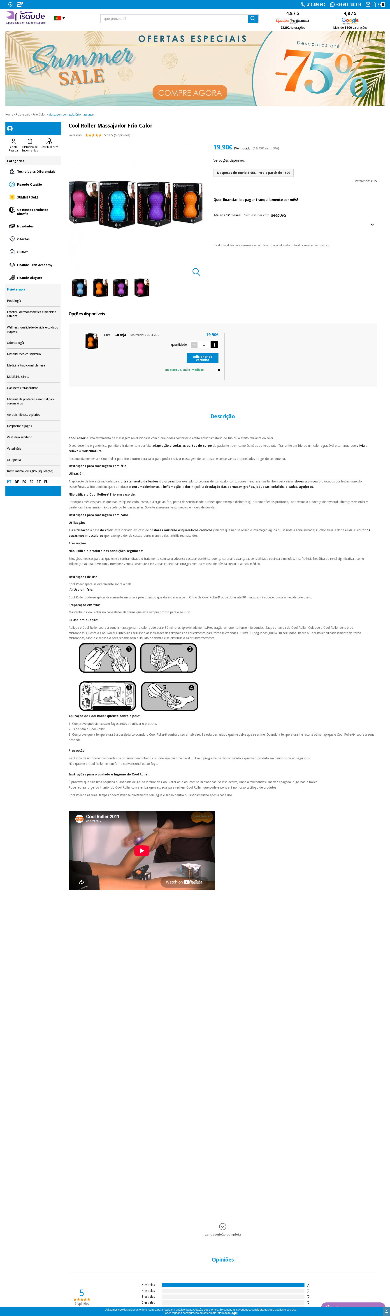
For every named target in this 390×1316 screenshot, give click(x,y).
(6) (309, 1284)
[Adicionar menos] (193, 344)
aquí (234, 1313)
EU (46, 482)
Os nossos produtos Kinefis (33, 211)
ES (24, 482)
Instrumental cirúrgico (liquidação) (33, 471)
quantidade (179, 344)
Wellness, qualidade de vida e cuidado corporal (33, 329)
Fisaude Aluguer (33, 277)
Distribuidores (49, 147)
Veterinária (33, 448)
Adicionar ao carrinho (202, 358)
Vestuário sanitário (33, 437)
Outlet (33, 251)
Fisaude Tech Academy (33, 264)
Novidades (33, 226)
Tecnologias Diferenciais (33, 171)
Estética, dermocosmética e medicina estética (33, 314)
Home (9, 114)
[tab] (13, 145)
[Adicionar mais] (214, 344)
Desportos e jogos (33, 426)
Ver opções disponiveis (229, 160)
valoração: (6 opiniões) (99, 135)
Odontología (33, 342)
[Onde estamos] (11, 4)
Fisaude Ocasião (33, 184)
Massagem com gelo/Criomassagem (72, 114)
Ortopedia (33, 459)
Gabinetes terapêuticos (33, 388)
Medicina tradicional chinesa (33, 365)
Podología (33, 300)
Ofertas (33, 238)
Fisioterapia (23, 114)
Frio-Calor (39, 114)
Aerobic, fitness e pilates (33, 414)
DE (17, 482)
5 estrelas (148, 1284)
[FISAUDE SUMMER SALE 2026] (195, 68)
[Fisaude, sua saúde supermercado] (26, 18)
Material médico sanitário (33, 354)
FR (32, 482)
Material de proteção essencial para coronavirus (33, 401)
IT (39, 482)
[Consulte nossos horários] (20, 4)
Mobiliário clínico (33, 376)
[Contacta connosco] (368, 4)
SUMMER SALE (33, 197)
